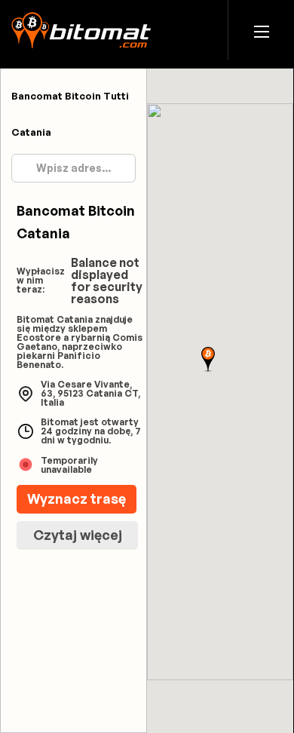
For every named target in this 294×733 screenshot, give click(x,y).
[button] (261, 30)
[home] (81, 30)
